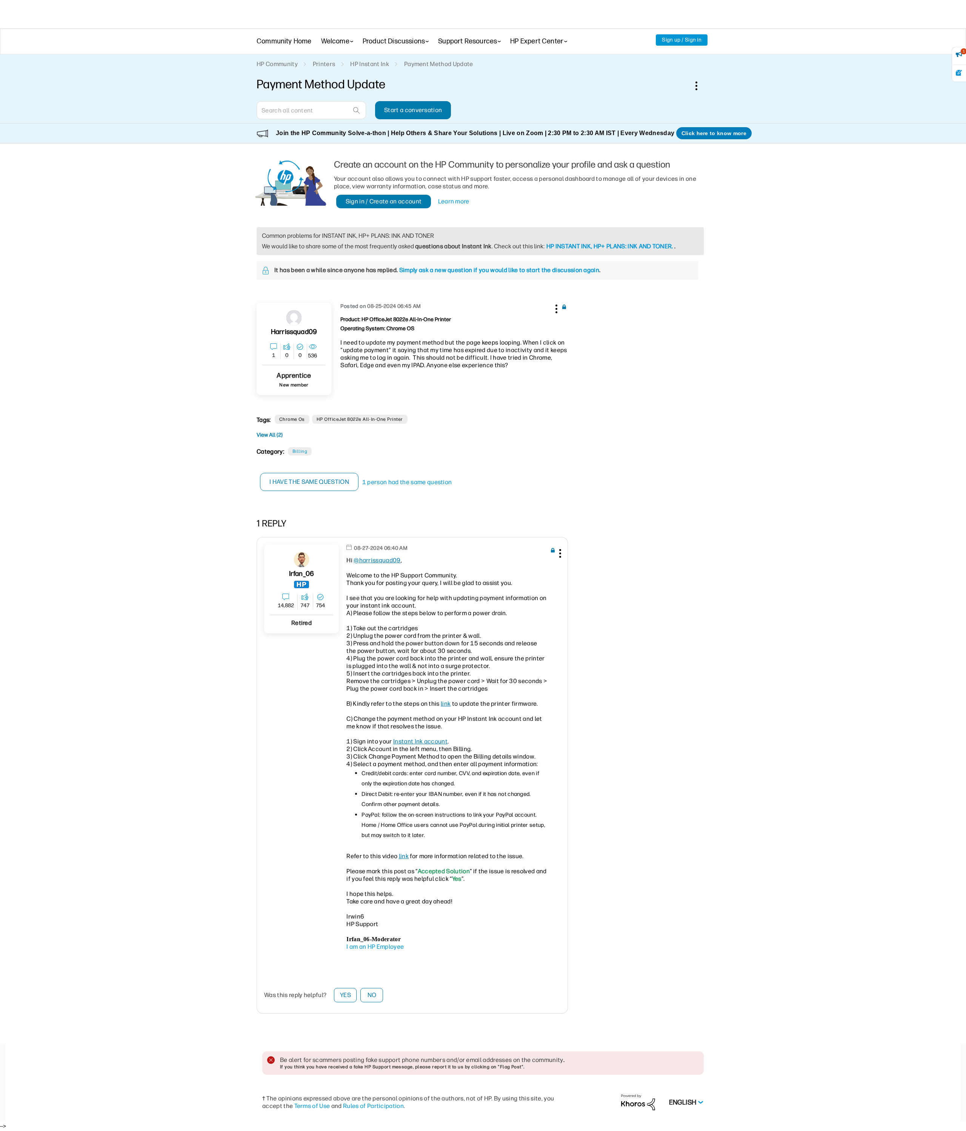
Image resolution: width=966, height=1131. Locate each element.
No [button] (372, 995)
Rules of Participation (373, 1105)
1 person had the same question (407, 482)
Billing (299, 451)
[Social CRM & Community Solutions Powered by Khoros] (638, 1102)
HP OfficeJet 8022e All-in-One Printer (360, 419)
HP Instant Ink (369, 64)
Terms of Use (312, 1105)
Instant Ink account (420, 741)
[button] (555, 307)
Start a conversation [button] (413, 110)
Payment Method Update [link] (438, 64)
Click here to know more (713, 133)
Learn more (453, 201)
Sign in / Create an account (384, 201)
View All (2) (270, 435)
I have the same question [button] (309, 481)
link (446, 703)
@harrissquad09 (377, 560)
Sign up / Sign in (681, 40)
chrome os (292, 419)
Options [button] (700, 85)
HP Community (277, 64)
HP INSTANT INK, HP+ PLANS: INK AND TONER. (609, 246)
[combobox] (311, 110)
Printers (324, 64)
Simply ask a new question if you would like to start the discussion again (499, 270)
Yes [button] (345, 995)
